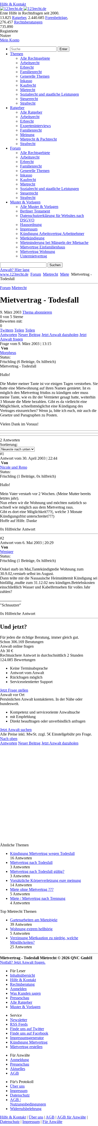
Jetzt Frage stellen (14, 690)
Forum (15, 148)
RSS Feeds (19, 1024)
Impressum (28, 229)
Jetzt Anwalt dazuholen (59, 335)
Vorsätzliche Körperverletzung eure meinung (45, 880)
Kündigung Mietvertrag (28, 1042)
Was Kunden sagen (25, 993)
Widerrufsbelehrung (25, 1109)
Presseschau (19, 998)
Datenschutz (20, 1095)
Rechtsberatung (22, 984)
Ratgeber (19, 17)
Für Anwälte (52, 1122)
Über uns (17, 1086)
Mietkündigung (32, 238)
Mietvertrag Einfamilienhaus (42, 247)
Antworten (8, 335)
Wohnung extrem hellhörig (31, 929)
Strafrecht (27, 103)
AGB (14, 1073)
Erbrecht (27, 67)
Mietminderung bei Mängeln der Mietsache (54, 242)
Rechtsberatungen (28, 22)
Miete (64, 274)
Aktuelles (17, 1069)
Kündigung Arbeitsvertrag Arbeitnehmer (52, 233)
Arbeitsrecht (29, 63)
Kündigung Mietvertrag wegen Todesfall (42, 853)
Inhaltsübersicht (22, 975)
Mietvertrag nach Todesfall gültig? (37, 871)
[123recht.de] (23, 8)
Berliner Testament (35, 211)
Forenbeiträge (56, 17)
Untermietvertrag (33, 256)
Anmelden (18, 989)
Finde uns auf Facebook (29, 1033)
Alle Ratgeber (31, 112)
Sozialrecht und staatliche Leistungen (49, 94)
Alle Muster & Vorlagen (39, 206)
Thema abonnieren (37, 312)
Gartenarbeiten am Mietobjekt (33, 920)
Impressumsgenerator (27, 1038)
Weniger (6, 552)
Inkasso (26, 81)
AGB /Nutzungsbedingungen (28, 1102)
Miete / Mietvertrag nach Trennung (37, 898)
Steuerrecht (29, 99)
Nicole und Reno (13, 467)
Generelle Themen (35, 76)
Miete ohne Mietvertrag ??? (32, 889)
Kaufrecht (28, 85)
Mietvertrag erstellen (26, 1047)
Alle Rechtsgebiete (35, 58)
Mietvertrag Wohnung (37, 251)
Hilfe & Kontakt (13, 4)
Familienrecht (31, 72)
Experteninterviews (35, 126)
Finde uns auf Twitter (27, 1029)
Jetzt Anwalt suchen (16, 730)
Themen (16, 54)
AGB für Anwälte (71, 1117)
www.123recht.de (14, 274)
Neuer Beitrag (29, 335)
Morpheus (8, 353)
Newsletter (18, 1020)
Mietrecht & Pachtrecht (38, 139)
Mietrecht (27, 90)
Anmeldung (19, 1060)
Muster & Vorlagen (25, 202)
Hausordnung (31, 224)
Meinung (27, 135)
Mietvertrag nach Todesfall (31, 862)
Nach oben (8, 739)
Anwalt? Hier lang (14, 270)
